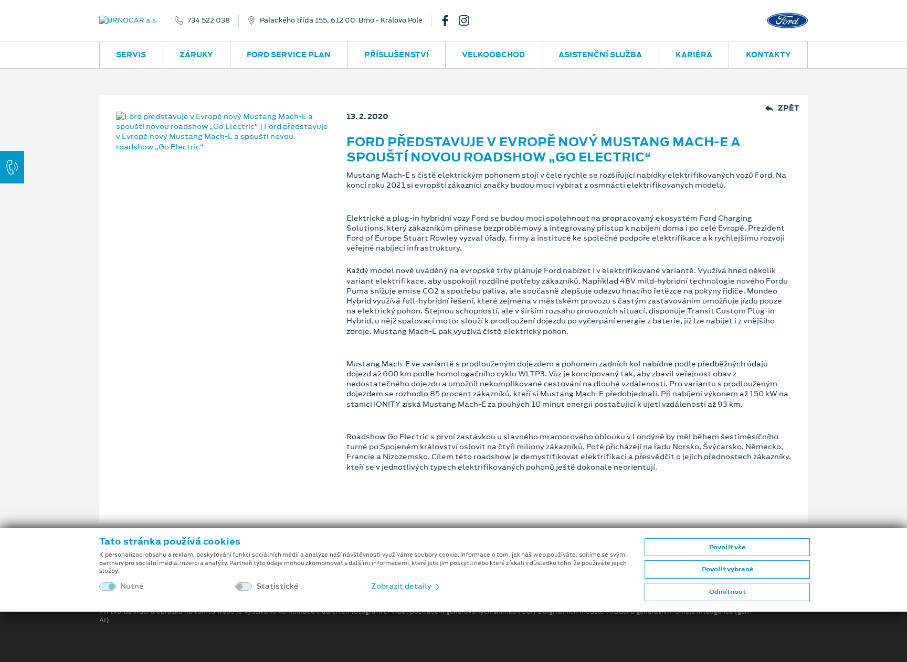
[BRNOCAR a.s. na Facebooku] (449, 20)
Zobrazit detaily (402, 586)
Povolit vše (727, 547)
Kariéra (694, 54)
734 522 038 (208, 20)
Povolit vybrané (727, 569)
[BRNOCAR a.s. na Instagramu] (468, 20)
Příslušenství (396, 54)
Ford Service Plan (289, 54)
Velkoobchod (493, 54)
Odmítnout (727, 592)
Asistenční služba (600, 54)
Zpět (788, 108)
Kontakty (768, 54)
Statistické (277, 586)
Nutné (132, 586)
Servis (131, 54)
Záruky (196, 54)
